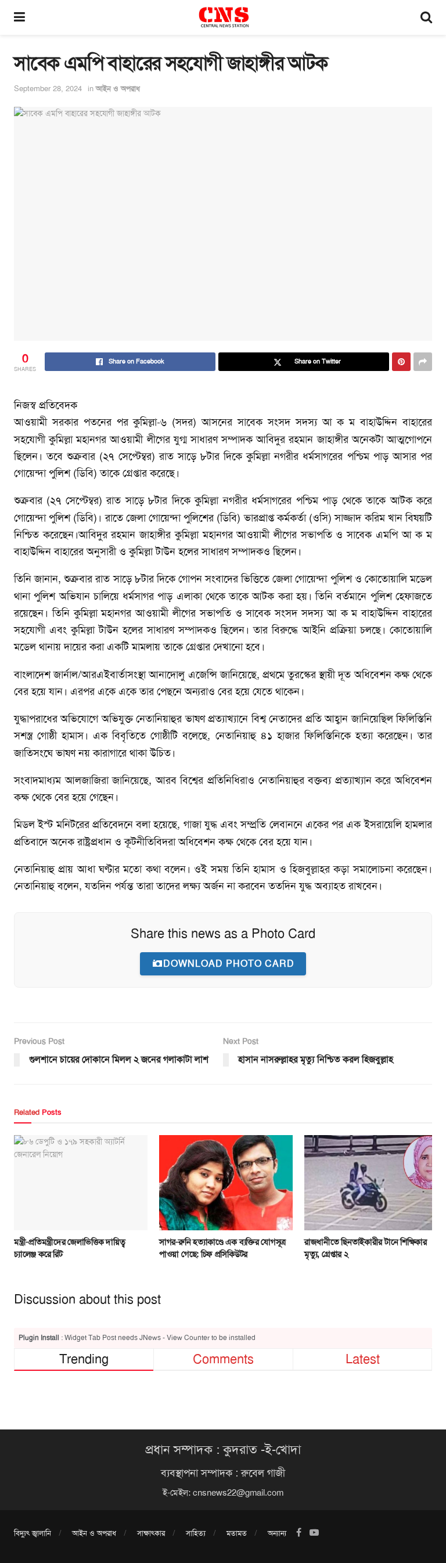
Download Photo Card (228, 963)
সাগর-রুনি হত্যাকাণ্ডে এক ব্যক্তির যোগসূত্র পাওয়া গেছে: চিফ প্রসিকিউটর (222, 1248)
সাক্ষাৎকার (151, 1533)
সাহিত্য (196, 1533)
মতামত (236, 1533)
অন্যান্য (277, 1533)
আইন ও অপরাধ (118, 88)
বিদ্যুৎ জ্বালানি (32, 1533)
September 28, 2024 (48, 88)
